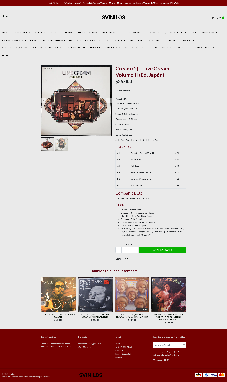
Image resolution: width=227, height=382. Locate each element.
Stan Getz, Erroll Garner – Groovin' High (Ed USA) (95, 315)
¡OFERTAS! (55, 33)
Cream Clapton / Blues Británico (19, 40)
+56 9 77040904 (85, 347)
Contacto (40, 33)
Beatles (93, 33)
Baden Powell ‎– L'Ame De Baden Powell (58, 315)
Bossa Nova (188, 40)
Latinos (173, 40)
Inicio (5, 33)
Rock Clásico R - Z (179, 33)
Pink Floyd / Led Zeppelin (205, 33)
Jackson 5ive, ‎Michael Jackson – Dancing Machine (132, 315)
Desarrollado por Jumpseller (40, 377)
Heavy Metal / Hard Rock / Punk (56, 40)
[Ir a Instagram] (7, 16)
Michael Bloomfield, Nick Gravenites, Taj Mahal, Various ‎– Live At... (169, 317)
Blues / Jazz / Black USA (88, 40)
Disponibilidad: (122, 90)
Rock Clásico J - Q (156, 33)
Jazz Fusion (136, 40)
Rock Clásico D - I (134, 33)
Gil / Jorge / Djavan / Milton (47, 48)
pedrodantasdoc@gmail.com (89, 343)
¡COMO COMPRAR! (21, 33)
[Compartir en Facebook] (127, 258)
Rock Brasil (131, 48)
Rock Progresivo (155, 40)
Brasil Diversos (112, 48)
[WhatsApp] (11, 16)
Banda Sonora (149, 48)
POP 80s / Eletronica (115, 40)
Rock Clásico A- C (111, 33)
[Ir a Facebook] (3, 16)
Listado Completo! (75, 33)
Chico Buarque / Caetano (15, 48)
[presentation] (43, 100)
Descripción (121, 99)
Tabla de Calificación (203, 48)
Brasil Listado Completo (174, 48)
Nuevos (6, 55)
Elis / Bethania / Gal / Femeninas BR (83, 48)
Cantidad (127, 244)
